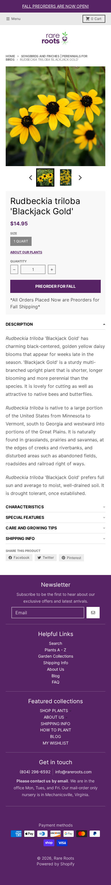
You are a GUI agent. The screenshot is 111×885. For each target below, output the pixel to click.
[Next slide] (80, 177)
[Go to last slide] (31, 177)
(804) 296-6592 (35, 771)
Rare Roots (64, 858)
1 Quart (21, 241)
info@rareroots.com (73, 771)
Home (10, 56)
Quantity (18, 261)
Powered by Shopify (56, 863)
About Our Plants (26, 252)
